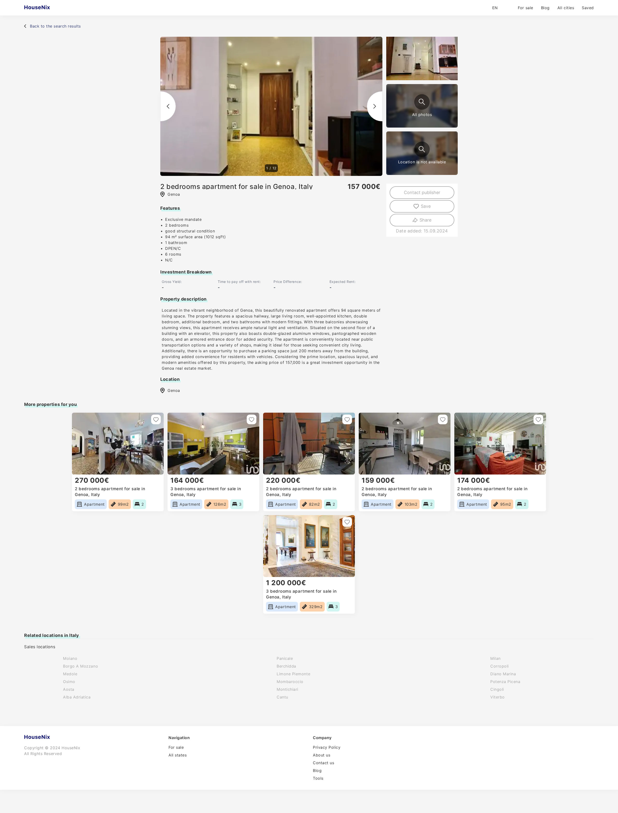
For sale (525, 7)
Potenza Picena (505, 681)
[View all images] (422, 102)
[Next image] (374, 106)
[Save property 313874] (538, 419)
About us (321, 755)
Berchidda (286, 666)
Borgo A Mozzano (80, 666)
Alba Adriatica (77, 697)
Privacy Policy (327, 747)
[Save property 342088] (347, 522)
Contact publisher (422, 192)
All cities (565, 7)
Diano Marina (503, 673)
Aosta (68, 689)
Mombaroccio (290, 681)
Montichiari (287, 689)
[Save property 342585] (347, 419)
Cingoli (497, 689)
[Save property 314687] (443, 419)
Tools (318, 778)
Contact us (323, 762)
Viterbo (497, 697)
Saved (588, 7)
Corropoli (499, 666)
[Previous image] (168, 106)
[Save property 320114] (251, 419)
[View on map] (422, 149)
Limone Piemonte (293, 673)
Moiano (70, 658)
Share (425, 220)
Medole (70, 673)
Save (426, 206)
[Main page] (46, 8)
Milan (495, 658)
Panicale (285, 658)
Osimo (69, 681)
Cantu (282, 697)
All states (178, 755)
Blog (545, 7)
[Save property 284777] (156, 419)
